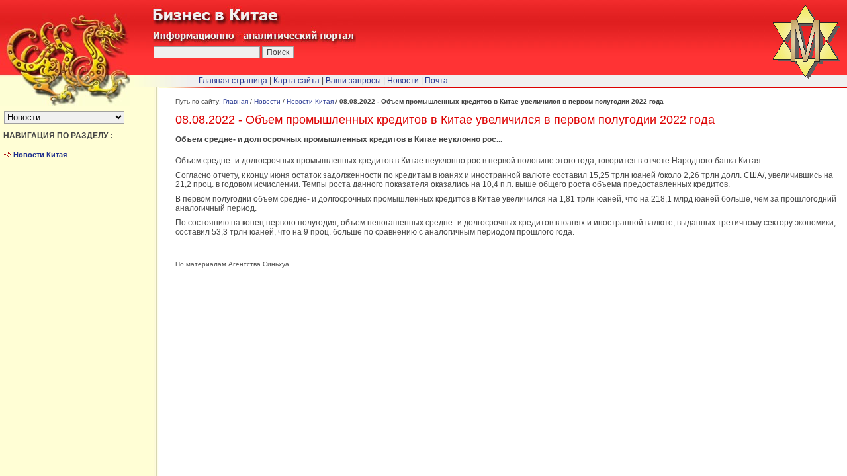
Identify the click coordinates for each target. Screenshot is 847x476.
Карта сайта (296, 80)
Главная (235, 101)
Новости (267, 101)
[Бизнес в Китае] (65, 103)
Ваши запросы (353, 80)
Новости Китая (310, 101)
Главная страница (233, 80)
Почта (436, 80)
